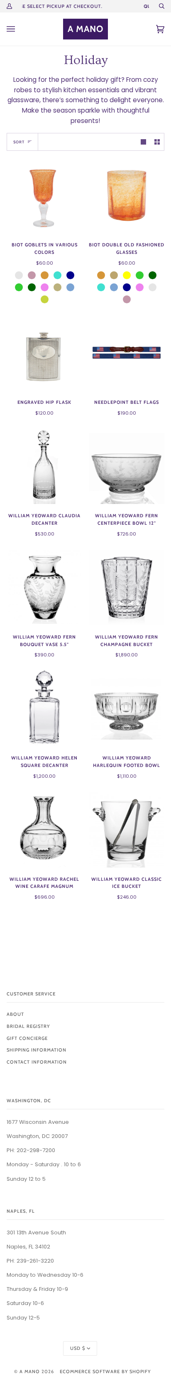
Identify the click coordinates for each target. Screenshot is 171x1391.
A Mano (30, 1371)
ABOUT (15, 1014)
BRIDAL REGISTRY (28, 1026)
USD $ (77, 1348)
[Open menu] (19, 29)
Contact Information (37, 1062)
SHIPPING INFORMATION (36, 1050)
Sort (18, 142)
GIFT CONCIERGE (27, 1038)
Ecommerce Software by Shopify (105, 1371)
